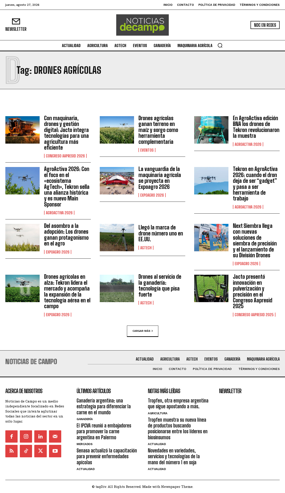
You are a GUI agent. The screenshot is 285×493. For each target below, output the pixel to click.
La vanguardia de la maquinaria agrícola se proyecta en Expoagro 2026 (159, 178)
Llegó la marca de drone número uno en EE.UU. (160, 233)
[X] (40, 451)
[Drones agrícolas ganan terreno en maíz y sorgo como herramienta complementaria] (117, 130)
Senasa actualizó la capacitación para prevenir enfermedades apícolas (107, 456)
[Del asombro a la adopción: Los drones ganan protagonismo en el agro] (22, 237)
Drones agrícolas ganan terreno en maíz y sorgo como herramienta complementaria (158, 130)
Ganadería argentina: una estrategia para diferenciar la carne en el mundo (104, 406)
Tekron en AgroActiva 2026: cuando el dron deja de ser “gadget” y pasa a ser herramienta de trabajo (255, 184)
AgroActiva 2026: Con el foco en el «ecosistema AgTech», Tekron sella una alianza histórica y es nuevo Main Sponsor (67, 186)
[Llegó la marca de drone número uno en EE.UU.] (117, 237)
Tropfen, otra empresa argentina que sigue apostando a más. (178, 403)
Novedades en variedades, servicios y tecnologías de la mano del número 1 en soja (174, 456)
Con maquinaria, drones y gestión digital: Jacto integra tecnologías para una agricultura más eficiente (66, 133)
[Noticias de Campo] (142, 25)
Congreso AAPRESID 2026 (65, 156)
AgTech (146, 248)
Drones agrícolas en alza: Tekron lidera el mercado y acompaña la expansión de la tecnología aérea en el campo (67, 291)
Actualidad (85, 469)
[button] (220, 45)
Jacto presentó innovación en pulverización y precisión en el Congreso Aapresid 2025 (252, 291)
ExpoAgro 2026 (152, 195)
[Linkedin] (40, 436)
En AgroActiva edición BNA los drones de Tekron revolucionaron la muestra (256, 127)
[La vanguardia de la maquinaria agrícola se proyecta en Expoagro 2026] (117, 180)
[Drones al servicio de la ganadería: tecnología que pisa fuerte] (117, 288)
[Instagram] (26, 436)
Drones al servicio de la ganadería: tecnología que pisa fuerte (159, 285)
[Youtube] (55, 451)
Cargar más (141, 330)
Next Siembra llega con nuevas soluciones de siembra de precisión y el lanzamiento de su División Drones (255, 240)
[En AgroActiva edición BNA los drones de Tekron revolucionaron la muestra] (211, 130)
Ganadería (85, 419)
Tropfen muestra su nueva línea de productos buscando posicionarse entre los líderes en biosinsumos (178, 428)
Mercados (84, 444)
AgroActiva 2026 (248, 144)
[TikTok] (26, 451)
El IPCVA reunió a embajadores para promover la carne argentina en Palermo (104, 431)
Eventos (147, 150)
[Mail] (55, 436)
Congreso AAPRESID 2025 (254, 315)
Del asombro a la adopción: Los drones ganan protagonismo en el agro (66, 235)
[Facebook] (11, 436)
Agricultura (157, 413)
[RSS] (11, 451)
